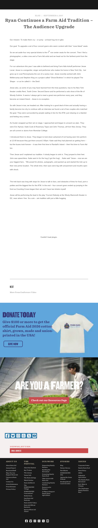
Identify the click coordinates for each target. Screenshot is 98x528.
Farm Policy (82, 470)
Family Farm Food (84, 468)
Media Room (28, 496)
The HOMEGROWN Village (29, 487)
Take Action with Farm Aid (47, 479)
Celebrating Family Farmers (48, 483)
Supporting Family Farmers (48, 466)
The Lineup (28, 473)
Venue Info (27, 475)
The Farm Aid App (30, 477)
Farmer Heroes (65, 468)
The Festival (29, 463)
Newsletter (20, 446)
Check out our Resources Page (49, 400)
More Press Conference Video (23, 292)
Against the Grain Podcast (66, 478)
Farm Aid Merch (29, 483)
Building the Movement (46, 470)
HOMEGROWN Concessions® (29, 492)
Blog (37, 15)
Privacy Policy (11, 489)
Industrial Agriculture (82, 476)
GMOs (80, 473)
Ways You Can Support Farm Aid (12, 474)
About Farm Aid (11, 465)
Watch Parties (28, 480)
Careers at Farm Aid (11, 478)
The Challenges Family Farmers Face (83, 490)
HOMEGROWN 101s (65, 474)
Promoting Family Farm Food (48, 475)
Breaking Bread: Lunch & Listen (65, 482)
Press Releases (11, 486)
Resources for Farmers (46, 488)
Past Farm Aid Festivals (28, 499)
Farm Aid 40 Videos (30, 502)
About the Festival (30, 467)
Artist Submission (12, 484)
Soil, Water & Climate (82, 485)
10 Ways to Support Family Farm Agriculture (48, 493)
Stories (65, 461)
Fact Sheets (64, 470)
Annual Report (11, 468)
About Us (11, 461)
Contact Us (9, 481)
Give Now (13, 344)
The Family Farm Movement (83, 480)
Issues (82, 461)
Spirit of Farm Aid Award (30, 510)
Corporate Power (83, 465)
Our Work (48, 461)
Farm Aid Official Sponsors (29, 506)
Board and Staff (11, 470)
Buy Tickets (28, 470)
